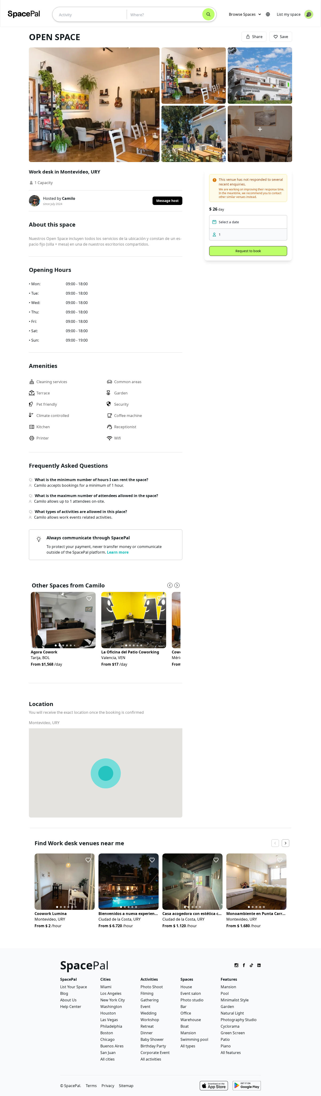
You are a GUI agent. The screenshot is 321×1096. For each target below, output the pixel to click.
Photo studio (192, 1000)
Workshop (150, 1019)
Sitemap (126, 1085)
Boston (106, 1032)
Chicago (107, 1039)
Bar (183, 1006)
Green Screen (233, 1032)
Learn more (118, 552)
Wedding (149, 1013)
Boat (184, 1026)
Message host (167, 200)
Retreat (147, 1026)
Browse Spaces (242, 14)
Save (284, 36)
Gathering (150, 1000)
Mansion (188, 1032)
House (186, 986)
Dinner (147, 1032)
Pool (225, 993)
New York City (112, 1000)
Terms (91, 1085)
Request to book (248, 251)
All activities (151, 1059)
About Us (68, 1000)
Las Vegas (109, 1019)
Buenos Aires (112, 1046)
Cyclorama (230, 1026)
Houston (108, 1013)
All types (187, 1046)
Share (257, 36)
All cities (107, 1059)
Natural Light (232, 1013)
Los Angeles (110, 993)
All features (231, 1052)
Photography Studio (239, 1019)
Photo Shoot (152, 986)
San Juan (108, 1052)
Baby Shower (152, 1039)
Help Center (70, 1006)
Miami (105, 986)
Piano (226, 1046)
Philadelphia (111, 1026)
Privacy (108, 1085)
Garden (227, 1006)
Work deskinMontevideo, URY (64, 172)
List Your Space (73, 986)
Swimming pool (194, 1039)
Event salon (190, 993)
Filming (147, 993)
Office (185, 1013)
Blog (64, 993)
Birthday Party (153, 1046)
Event (145, 1006)
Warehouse (190, 1019)
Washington (111, 1006)
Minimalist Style (235, 1000)
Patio (225, 1039)
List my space (289, 14)
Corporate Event (155, 1052)
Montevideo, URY (44, 722)
